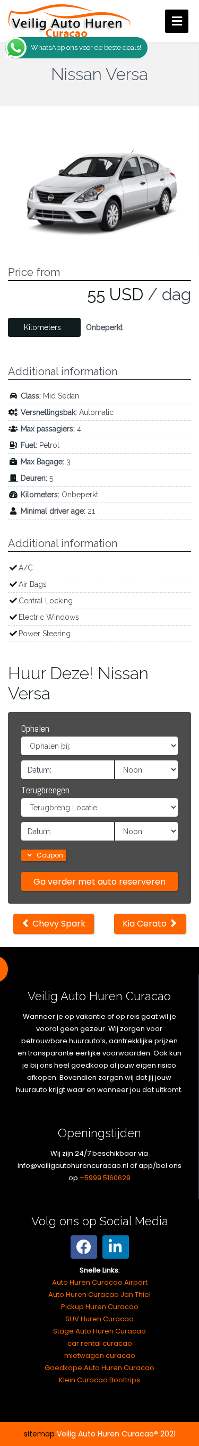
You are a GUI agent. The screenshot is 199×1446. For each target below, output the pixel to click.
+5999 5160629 (105, 1178)
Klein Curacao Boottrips (99, 1380)
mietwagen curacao (99, 1355)
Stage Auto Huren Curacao (99, 1331)
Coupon (49, 855)
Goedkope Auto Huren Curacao (99, 1368)
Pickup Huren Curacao (100, 1307)
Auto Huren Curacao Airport (100, 1282)
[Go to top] (182, 1403)
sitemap (39, 1433)
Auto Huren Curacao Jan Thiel (99, 1294)
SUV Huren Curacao (99, 1319)
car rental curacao (99, 1343)
